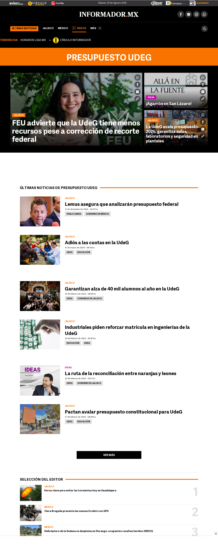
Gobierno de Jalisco (89, 383)
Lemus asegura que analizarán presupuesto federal (121, 204)
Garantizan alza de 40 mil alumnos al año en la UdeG (122, 288)
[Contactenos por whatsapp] (204, 13)
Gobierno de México (97, 213)
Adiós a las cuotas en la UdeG (97, 242)
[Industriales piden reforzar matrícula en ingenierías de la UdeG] (40, 334)
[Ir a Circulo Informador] (35, 2)
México (63, 28)
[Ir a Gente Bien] (55, 2)
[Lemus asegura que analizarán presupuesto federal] (40, 211)
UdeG (70, 252)
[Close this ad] (215, 533)
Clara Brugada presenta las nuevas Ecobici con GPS (76, 510)
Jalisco (48, 28)
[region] (109, 544)
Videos (81, 28)
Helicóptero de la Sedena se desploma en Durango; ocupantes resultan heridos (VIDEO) (98, 530)
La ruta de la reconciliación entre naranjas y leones (120, 373)
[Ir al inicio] (50, 13)
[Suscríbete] (198, 2)
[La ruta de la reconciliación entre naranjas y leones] (40, 380)
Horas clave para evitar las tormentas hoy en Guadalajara (80, 490)
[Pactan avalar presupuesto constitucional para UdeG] (40, 418)
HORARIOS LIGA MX (33, 39)
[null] (31, 492)
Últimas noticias (24, 28)
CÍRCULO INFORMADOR (75, 39)
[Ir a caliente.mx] (156, 2)
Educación (83, 252)
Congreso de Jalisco (89, 298)
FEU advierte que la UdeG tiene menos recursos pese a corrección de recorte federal (76, 131)
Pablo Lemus (74, 213)
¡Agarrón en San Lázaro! (168, 103)
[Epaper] (174, 2)
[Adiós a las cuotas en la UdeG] (40, 249)
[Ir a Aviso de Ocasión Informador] (16, 2)
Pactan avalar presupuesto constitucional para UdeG (123, 411)
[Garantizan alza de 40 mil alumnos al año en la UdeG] (40, 295)
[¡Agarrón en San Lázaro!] (176, 89)
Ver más (109, 454)
